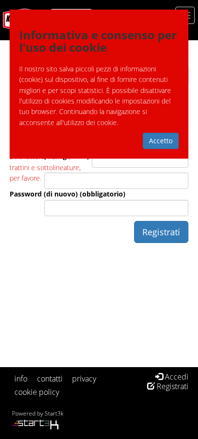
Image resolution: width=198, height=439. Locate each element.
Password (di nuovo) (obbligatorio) (67, 193)
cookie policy (36, 392)
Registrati (171, 386)
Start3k (54, 413)
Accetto (161, 140)
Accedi (175, 376)
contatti (49, 378)
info (20, 378)
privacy (84, 378)
